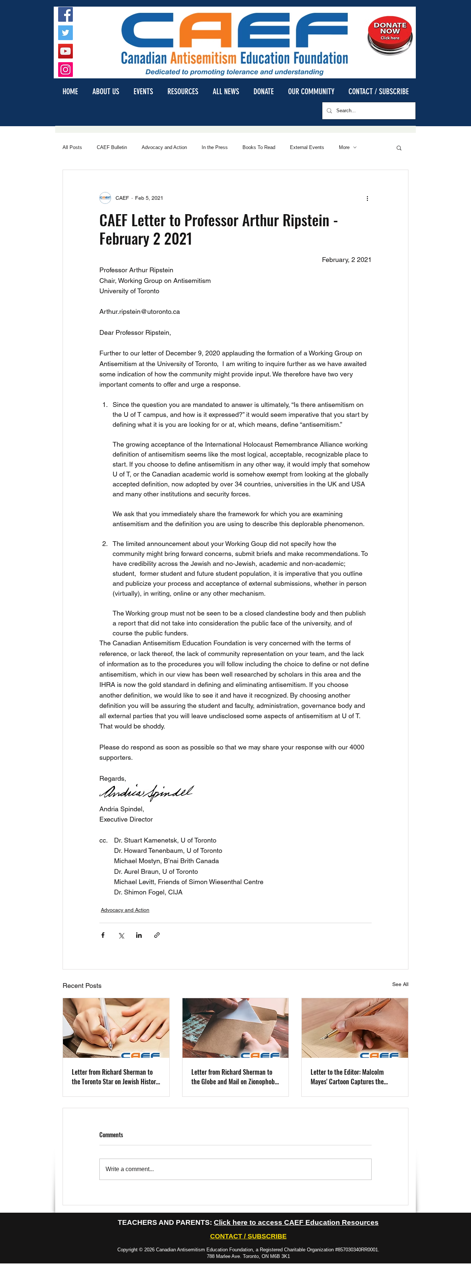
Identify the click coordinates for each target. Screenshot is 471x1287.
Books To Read (258, 147)
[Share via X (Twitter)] (120, 935)
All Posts (72, 147)
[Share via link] (156, 935)
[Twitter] (65, 32)
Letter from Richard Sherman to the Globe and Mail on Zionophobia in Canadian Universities (235, 1076)
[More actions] (367, 198)
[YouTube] (65, 51)
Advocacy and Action (164, 147)
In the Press (215, 147)
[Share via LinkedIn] (138, 935)
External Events (307, 147)
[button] (105, 91)
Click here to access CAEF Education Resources (296, 1222)
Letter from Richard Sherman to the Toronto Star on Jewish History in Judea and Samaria (115, 1076)
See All (400, 984)
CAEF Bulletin (112, 147)
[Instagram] (65, 69)
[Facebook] (65, 14)
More (344, 147)
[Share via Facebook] (102, 935)
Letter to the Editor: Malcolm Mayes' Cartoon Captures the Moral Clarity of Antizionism (347, 1076)
